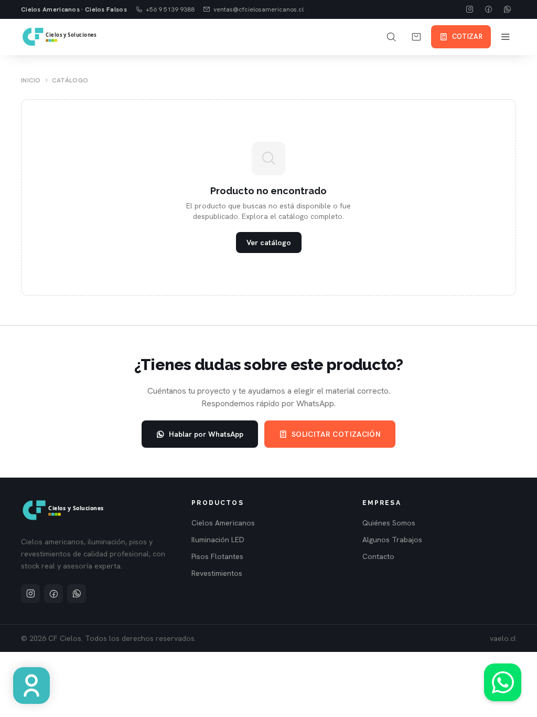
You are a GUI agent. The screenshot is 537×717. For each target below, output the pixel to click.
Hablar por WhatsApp (206, 434)
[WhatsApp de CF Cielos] (507, 9)
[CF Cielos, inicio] (60, 36)
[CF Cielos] (64, 510)
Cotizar (467, 36)
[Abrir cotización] (416, 36)
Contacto (378, 556)
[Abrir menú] (505, 36)
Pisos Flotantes (217, 556)
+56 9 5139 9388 (170, 9)
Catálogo (70, 80)
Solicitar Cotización (336, 434)
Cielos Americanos (223, 523)
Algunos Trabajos (392, 539)
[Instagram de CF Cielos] (469, 9)
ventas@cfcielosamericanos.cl (258, 9)
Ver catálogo (268, 242)
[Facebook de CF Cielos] (488, 9)
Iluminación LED (217, 539)
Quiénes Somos (388, 523)
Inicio (31, 80)
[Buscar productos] (391, 36)
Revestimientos (216, 573)
